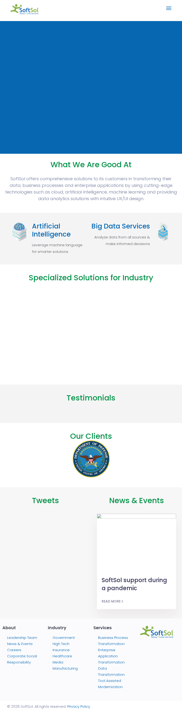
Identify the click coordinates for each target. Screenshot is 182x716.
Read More (112, 601)
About (9, 628)
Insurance (61, 649)
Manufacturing (65, 668)
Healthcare (62, 656)
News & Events (136, 500)
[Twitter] (163, 649)
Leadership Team (22, 637)
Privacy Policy (78, 706)
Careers (14, 649)
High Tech (61, 643)
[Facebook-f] (151, 649)
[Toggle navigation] (169, 10)
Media (58, 662)
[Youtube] (163, 661)
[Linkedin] (151, 661)
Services (102, 628)
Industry (57, 628)
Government (64, 637)
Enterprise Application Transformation (111, 656)
